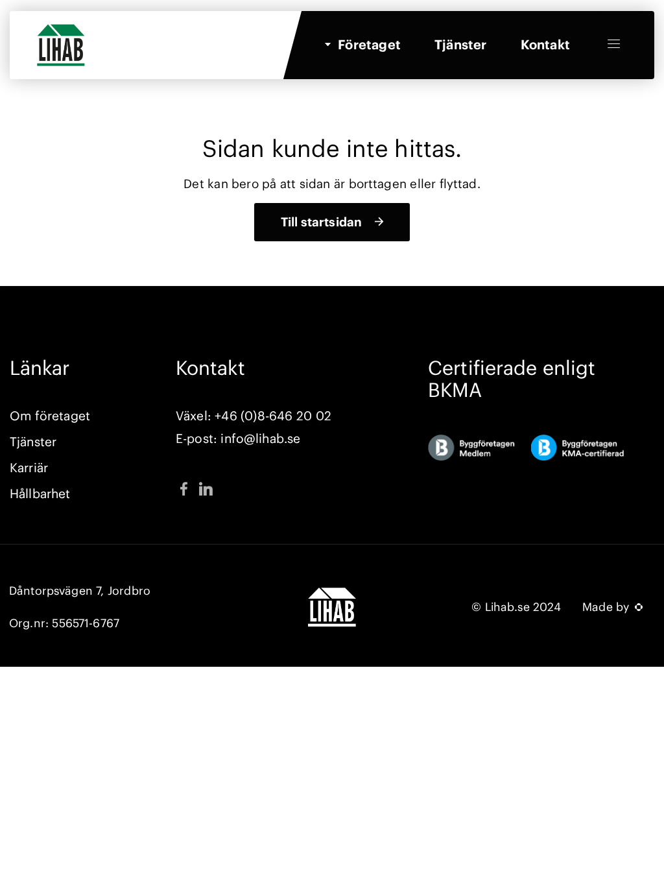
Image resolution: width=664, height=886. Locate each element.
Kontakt (545, 44)
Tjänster (460, 44)
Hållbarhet (40, 493)
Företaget (369, 44)
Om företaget (50, 416)
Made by (607, 607)
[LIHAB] (57, 32)
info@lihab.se (260, 438)
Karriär (29, 467)
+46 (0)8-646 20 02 (273, 416)
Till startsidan (321, 222)
